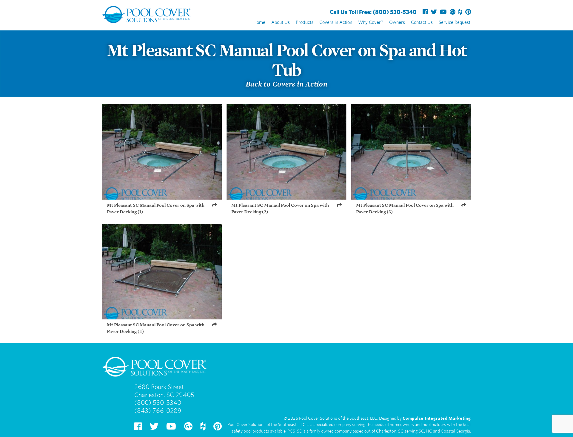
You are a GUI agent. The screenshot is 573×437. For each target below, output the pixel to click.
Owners (397, 21)
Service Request (454, 21)
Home (259, 21)
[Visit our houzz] (460, 11)
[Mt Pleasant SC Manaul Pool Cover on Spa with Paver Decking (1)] (162, 152)
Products (304, 21)
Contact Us (422, 21)
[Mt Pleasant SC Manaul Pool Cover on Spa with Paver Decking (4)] (162, 271)
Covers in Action (335, 21)
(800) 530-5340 (373, 11)
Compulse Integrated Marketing (437, 417)
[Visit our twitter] (434, 11)
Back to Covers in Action (287, 83)
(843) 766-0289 (157, 410)
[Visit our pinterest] (468, 11)
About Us (280, 21)
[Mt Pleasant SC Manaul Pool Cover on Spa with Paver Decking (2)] (286, 152)
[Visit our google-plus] (452, 11)
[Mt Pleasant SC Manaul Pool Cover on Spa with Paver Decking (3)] (411, 152)
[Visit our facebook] (425, 11)
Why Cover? (370, 21)
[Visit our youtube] (443, 11)
